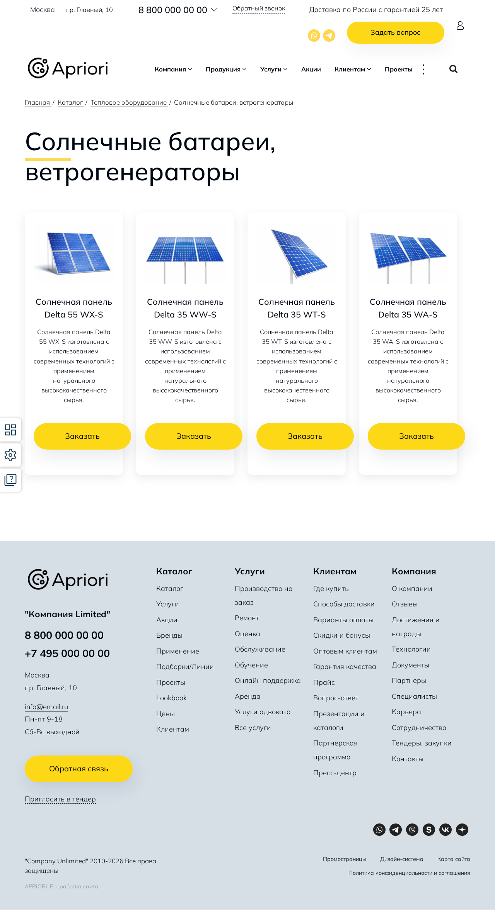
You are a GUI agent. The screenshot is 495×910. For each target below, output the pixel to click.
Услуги (271, 69)
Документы (410, 664)
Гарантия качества (344, 666)
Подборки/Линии (185, 666)
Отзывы (405, 603)
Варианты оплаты (343, 619)
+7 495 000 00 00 (67, 653)
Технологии (411, 649)
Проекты (399, 69)
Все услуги (253, 727)
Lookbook (171, 697)
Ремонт (247, 617)
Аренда (248, 696)
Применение (177, 651)
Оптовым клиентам (345, 651)
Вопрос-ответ (335, 697)
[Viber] (412, 830)
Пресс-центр (335, 772)
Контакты (407, 758)
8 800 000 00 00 (172, 9)
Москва (42, 9)
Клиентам (350, 69)
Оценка (247, 633)
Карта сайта (453, 859)
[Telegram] (329, 35)
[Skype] (429, 830)
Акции (311, 69)
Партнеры (409, 680)
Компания (170, 69)
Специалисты (414, 696)
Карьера (406, 711)
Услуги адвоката (263, 711)
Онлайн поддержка (268, 680)
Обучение (251, 664)
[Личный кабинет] (460, 25)
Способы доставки (344, 603)
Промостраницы (344, 859)
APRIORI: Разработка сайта (61, 886)
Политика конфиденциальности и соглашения (409, 872)
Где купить (331, 588)
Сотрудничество (419, 727)
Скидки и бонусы (341, 635)
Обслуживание (260, 649)
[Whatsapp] (314, 35)
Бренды (169, 635)
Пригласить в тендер (60, 799)
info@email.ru (46, 706)
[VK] (445, 830)
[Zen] (462, 830)
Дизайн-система (401, 859)
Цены (165, 713)
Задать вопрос (395, 32)
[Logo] (71, 69)
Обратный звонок (258, 8)
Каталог (169, 588)
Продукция (223, 69)
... (428, 69)
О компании (412, 588)
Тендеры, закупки (422, 743)
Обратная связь (78, 768)
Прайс (324, 682)
